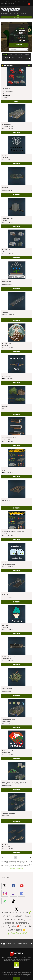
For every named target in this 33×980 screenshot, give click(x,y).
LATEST (10, 54)
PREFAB (27, 54)
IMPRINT (24, 957)
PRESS (29, 957)
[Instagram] (9, 4)
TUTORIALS (23, 13)
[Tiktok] (16, 4)
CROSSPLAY (19, 57)
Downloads (8, 1)
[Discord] (14, 4)
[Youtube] (7, 4)
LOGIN (27, 58)
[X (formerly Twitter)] (3, 3)
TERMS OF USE (16, 957)
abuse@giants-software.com (16, 868)
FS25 (13, 57)
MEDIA (11, 13)
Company (24, 1)
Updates (16, 1)
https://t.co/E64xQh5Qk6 (16, 933)
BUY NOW (16, 17)
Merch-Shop (3, 1)
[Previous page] (30, 857)
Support (20, 1)
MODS (18, 13)
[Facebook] (5, 4)
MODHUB (5, 54)
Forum (13, 1)
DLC (15, 13)
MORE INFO (19, 45)
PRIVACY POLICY (6, 957)
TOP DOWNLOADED (19, 54)
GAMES (6, 13)
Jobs (28, 1)
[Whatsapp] (1, 4)
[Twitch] (11, 4)
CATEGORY (6, 57)
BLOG (2, 13)
